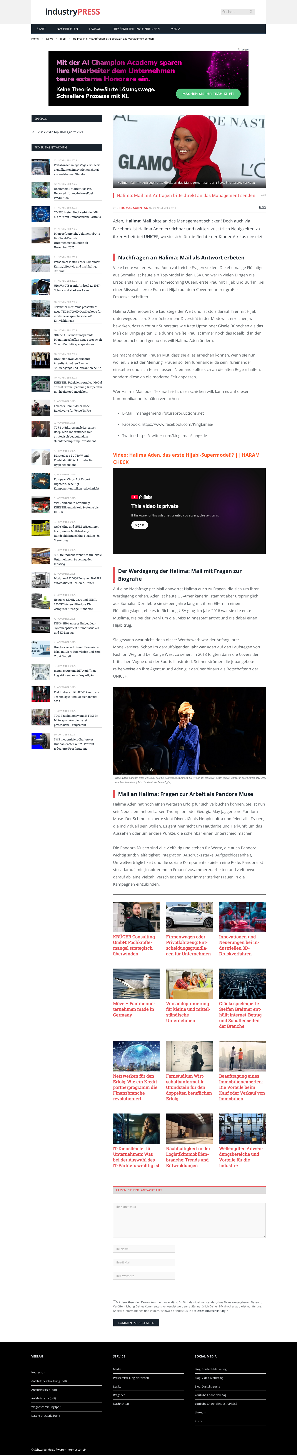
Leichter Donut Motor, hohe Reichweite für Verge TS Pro (72, 408)
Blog (262, 207)
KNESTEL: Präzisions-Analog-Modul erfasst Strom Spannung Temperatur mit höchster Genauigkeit (78, 387)
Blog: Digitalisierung (207, 1386)
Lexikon (95, 29)
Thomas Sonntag (133, 208)
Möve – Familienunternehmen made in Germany (134, 1009)
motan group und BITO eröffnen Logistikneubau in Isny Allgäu (75, 673)
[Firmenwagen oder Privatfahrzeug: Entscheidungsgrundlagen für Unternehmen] (189, 917)
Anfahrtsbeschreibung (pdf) (49, 1381)
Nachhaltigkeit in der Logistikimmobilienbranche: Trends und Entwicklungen (188, 1156)
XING (198, 1421)
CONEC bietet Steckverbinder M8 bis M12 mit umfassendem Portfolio (77, 214)
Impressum (38, 1372)
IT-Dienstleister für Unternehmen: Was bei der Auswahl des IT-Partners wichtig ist (136, 1156)
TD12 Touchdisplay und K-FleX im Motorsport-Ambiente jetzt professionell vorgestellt (76, 720)
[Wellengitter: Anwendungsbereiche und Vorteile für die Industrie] (242, 1129)
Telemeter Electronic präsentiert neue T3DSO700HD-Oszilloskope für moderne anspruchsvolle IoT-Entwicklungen (78, 314)
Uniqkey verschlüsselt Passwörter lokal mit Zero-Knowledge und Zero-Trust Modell (78, 651)
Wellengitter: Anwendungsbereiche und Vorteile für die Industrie (241, 1156)
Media (175, 29)
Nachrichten (67, 29)
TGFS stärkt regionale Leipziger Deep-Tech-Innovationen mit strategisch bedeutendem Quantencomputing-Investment (75, 434)
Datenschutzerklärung (211, 1311)
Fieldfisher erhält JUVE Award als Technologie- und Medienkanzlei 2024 (76, 696)
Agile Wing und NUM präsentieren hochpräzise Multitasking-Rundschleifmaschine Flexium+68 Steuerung (77, 533)
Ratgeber (119, 1395)
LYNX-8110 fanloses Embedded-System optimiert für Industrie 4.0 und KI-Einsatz (76, 627)
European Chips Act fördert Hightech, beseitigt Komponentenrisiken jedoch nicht (76, 483)
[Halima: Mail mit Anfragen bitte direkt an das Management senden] (189, 152)
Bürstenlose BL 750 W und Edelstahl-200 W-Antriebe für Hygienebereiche (73, 460)
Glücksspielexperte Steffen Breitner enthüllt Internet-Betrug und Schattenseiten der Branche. (240, 1015)
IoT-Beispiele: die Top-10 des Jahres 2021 (57, 132)
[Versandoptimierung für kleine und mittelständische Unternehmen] (189, 984)
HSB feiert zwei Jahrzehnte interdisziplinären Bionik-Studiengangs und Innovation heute (77, 363)
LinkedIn (200, 1412)
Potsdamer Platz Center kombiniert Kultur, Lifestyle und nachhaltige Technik (77, 266)
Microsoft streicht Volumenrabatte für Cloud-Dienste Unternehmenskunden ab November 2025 (77, 240)
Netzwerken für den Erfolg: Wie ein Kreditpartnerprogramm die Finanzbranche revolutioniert (136, 1087)
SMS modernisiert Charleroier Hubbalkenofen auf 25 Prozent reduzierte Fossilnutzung (74, 743)
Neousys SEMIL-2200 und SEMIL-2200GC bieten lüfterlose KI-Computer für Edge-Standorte (76, 604)
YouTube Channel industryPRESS (216, 1404)
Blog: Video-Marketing (209, 1378)
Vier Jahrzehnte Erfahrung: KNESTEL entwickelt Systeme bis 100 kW (76, 507)
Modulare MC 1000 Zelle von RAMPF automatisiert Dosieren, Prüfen (77, 580)
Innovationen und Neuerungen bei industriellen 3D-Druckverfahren (239, 945)
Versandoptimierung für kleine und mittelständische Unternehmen (188, 1012)
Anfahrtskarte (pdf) (43, 1398)
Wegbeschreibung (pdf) (46, 1407)
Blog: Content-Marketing (211, 1369)
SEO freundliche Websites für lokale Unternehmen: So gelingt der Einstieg (78, 559)
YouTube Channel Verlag (210, 1395)
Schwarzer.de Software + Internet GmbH (60, 1450)
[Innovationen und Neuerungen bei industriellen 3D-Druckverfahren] (242, 917)
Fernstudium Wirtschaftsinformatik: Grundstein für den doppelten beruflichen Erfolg (189, 1087)
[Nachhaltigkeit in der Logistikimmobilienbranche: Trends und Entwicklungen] (189, 1129)
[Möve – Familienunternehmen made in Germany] (136, 984)
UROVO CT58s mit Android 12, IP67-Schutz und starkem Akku (77, 288)
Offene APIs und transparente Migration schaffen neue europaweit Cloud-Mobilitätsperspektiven (78, 339)
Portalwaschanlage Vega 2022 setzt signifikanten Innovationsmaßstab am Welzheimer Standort (77, 169)
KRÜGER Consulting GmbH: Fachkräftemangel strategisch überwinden (134, 945)
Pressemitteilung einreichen (136, 29)
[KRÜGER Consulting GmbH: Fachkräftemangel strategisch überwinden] (136, 917)
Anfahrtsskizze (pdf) (44, 1390)
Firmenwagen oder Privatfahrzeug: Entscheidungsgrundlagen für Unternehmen (188, 945)
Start (41, 29)
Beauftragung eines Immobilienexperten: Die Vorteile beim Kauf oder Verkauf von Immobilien (242, 1087)
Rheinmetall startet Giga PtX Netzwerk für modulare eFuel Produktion (73, 193)
